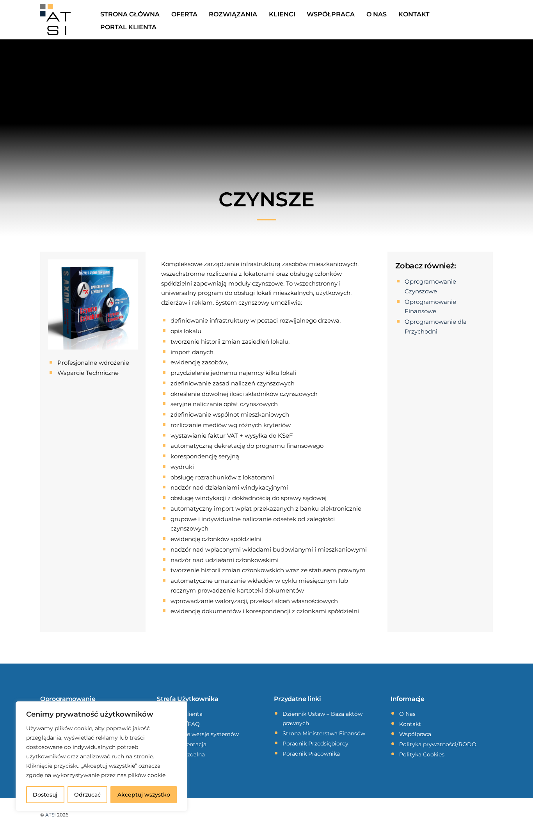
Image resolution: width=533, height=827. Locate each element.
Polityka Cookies (421, 754)
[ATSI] (55, 22)
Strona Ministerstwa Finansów (323, 733)
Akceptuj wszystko (143, 794)
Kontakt (414, 14)
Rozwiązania (233, 14)
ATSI (50, 815)
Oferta (184, 14)
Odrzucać (87, 794)
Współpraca (331, 14)
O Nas (376, 14)
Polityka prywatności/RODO (437, 744)
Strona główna (130, 14)
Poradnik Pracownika (311, 753)
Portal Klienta (128, 27)
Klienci (282, 14)
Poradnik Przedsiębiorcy (315, 743)
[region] (101, 756)
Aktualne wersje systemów (202, 734)
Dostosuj (45, 794)
